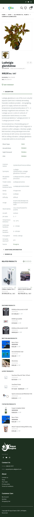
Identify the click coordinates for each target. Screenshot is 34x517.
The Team (5, 482)
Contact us (5, 477)
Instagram (9, 457)
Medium (23, 148)
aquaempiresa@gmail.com (13, 469)
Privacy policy (6, 484)
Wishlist (4, 499)
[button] (3, 8)
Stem (23, 144)
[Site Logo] (11, 8)
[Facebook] (26, 2)
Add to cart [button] (13, 269)
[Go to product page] (9, 276)
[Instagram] (31, 2)
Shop (3, 480)
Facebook (3, 457)
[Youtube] (28, 2)
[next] (30, 62)
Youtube (6, 457)
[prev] (28, 62)
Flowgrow (16, 244)
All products (21, 287)
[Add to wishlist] (15, 287)
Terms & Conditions (7, 486)
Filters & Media (28, 287)
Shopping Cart (6, 501)
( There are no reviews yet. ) (17, 68)
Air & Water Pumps (6, 287)
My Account (5, 497)
